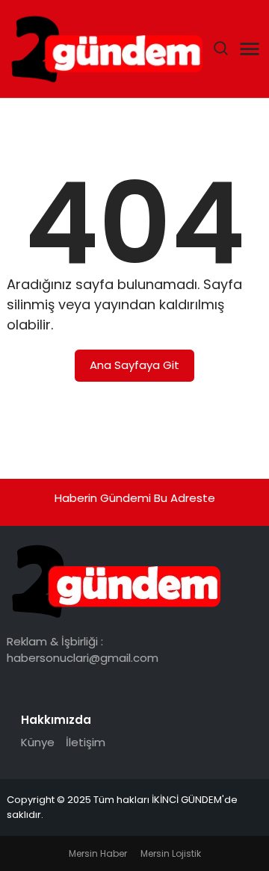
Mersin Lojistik (170, 853)
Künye (38, 742)
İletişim (85, 742)
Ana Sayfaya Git (134, 365)
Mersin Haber (98, 853)
